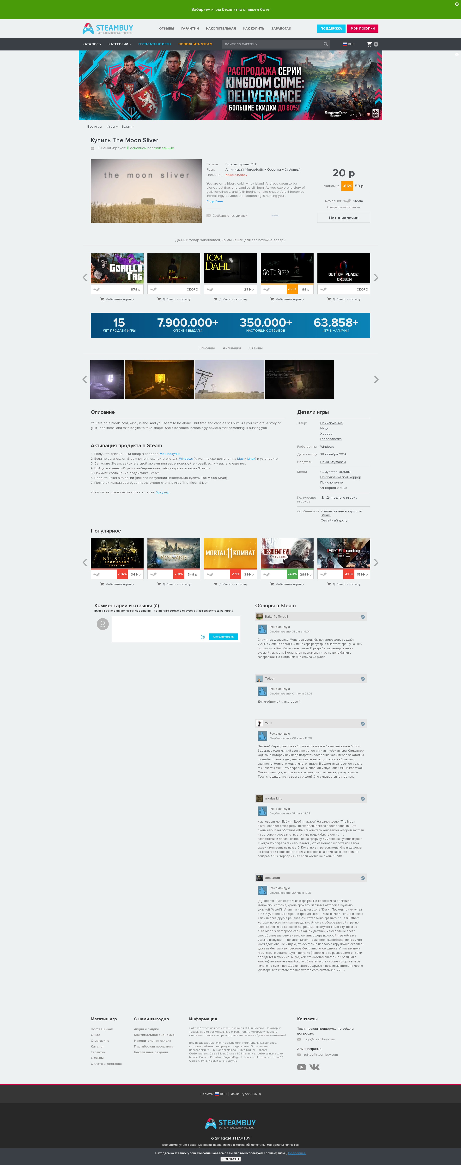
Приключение (331, 423)
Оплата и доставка (106, 1064)
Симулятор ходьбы (335, 472)
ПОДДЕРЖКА (331, 29)
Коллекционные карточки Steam (341, 513)
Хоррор (326, 434)
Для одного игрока (341, 498)
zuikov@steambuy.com (320, 1055)
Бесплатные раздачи (151, 1052)
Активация (232, 348)
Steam (127, 126)
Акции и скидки (146, 1029)
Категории (118, 44)
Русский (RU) (251, 1094)
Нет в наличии (343, 218)
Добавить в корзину (120, 299)
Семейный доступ (335, 520)
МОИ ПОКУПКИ (363, 29)
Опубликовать (223, 636)
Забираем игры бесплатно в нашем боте (230, 9)
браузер (162, 492)
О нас (95, 1035)
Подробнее (214, 201)
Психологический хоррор (340, 477)
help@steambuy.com (319, 1039)
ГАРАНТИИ (190, 28)
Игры (111, 126)
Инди (324, 428)
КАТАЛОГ (90, 44)
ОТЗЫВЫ (166, 28)
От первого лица (333, 488)
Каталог (97, 1046)
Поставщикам (102, 1029)
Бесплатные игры (154, 44)
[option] (117, 277)
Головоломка (331, 439)
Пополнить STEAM (195, 44)
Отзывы (256, 348)
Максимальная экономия (154, 1035)
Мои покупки (170, 454)
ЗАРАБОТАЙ (281, 28)
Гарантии (98, 1052)
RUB (351, 44)
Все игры (94, 126)
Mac (240, 459)
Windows (186, 459)
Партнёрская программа (153, 1046)
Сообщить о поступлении (230, 215)
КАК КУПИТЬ (253, 28)
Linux (251, 459)
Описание (207, 348)
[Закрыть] (457, 4)
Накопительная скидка (152, 1041)
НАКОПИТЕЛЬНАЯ (221, 28)
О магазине (100, 1041)
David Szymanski (333, 462)
